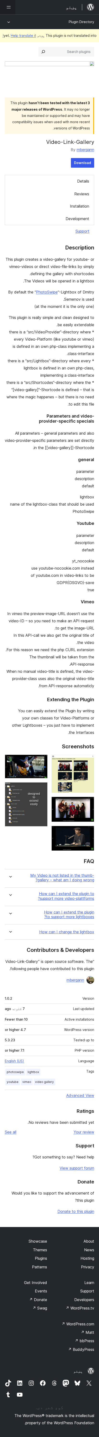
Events (41, 1291)
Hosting (87, 1258)
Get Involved (35, 1282)
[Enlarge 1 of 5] (87, 761)
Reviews (81, 193)
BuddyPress (81, 1349)
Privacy (87, 1267)
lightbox (33, 1072)
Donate (38, 1299)
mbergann (85, 149)
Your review (84, 1132)
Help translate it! (19, 35)
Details (83, 181)
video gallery (44, 1082)
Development (77, 218)
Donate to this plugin (75, 1211)
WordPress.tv (80, 1308)
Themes (40, 1249)
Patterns (39, 1267)
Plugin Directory (81, 22)
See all (10, 1132)
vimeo (26, 1082)
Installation (79, 206)
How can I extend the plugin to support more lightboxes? (69, 914)
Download (82, 163)
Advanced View (80, 1095)
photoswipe (15, 1072)
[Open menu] (7, 7)
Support (82, 231)
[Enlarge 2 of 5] (87, 803)
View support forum (77, 1168)
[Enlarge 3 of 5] (87, 832)
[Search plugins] (43, 52)
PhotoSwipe (47, 292)
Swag (39, 1308)
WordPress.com (78, 1324)
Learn (89, 1282)
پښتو (78, 1371)
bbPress (84, 1340)
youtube (13, 1082)
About (89, 1241)
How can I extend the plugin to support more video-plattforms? (66, 896)
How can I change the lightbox (66, 932)
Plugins (41, 1258)
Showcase (38, 1241)
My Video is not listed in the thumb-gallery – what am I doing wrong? (62, 877)
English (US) (14, 1061)
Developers (84, 1299)
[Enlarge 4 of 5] (41, 761)
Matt (87, 1332)
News (89, 1249)
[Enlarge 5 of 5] (41, 788)
